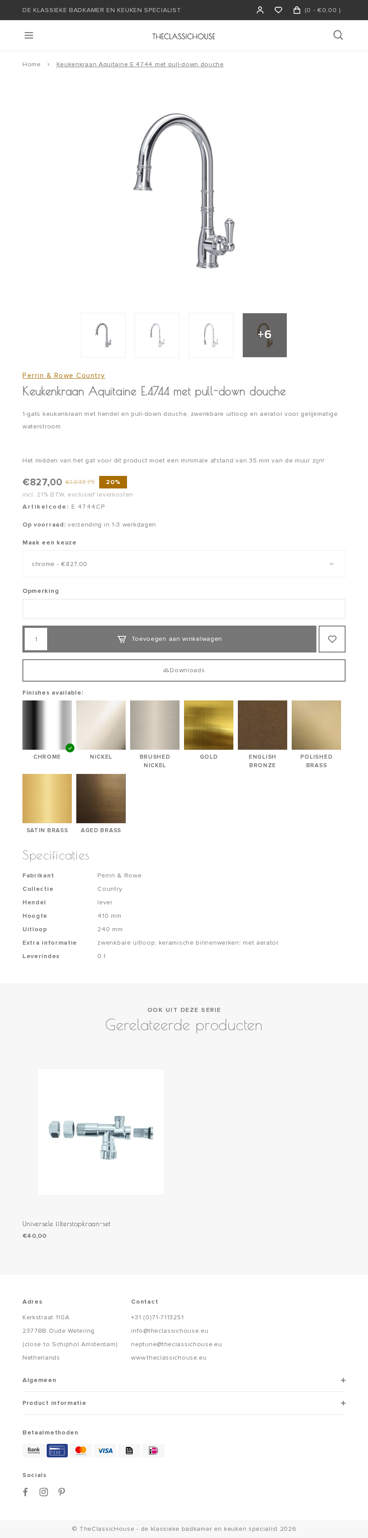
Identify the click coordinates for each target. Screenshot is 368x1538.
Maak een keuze (49, 542)
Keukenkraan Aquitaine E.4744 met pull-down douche (140, 64)
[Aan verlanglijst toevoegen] (332, 639)
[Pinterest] (62, 1492)
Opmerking (40, 591)
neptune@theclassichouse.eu (176, 1344)
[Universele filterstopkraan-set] (101, 1132)
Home (31, 64)
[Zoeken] (339, 35)
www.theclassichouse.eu (168, 1357)
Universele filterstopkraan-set (66, 1223)
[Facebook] (25, 1492)
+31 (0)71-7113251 (157, 1317)
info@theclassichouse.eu (169, 1331)
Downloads (187, 670)
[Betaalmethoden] (33, 1450)
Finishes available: (52, 692)
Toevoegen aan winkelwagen (177, 639)
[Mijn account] (260, 10)
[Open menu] (30, 35)
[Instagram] (44, 1492)
